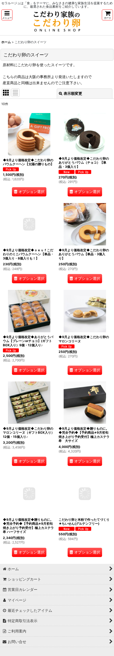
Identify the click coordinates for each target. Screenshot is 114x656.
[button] (6, 15)
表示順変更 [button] (73, 93)
